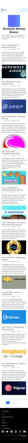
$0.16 (18, 367)
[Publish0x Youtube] (24, 431)
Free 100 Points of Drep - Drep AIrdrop (12, 82)
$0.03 (18, 85)
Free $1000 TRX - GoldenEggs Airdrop (13, 258)
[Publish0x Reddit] (16, 431)
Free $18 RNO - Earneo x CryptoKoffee (11, 293)
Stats (3, 419)
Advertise (4, 422)
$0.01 (18, 49)
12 (14, 402)
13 (17, 402)
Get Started (23, 10)
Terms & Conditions (21, 435)
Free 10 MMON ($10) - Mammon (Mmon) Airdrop (12, 189)
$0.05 (18, 261)
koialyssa (13, 49)
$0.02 (18, 120)
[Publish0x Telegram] (11, 431)
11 (11, 402)
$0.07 (18, 155)
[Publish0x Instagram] (20, 431)
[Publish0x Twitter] (7, 431)
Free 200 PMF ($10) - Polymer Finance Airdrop (13, 364)
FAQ (3, 414)
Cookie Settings (6, 428)
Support (4, 425)
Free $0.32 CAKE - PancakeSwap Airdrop (10, 152)
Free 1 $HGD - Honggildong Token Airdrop (13, 328)
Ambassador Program (7, 416)
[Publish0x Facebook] (3, 431)
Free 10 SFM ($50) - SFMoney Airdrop (13, 117)
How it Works (5, 411)
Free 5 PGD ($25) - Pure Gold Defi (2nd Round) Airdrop (13, 223)
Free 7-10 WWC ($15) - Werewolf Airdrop (10, 46)
